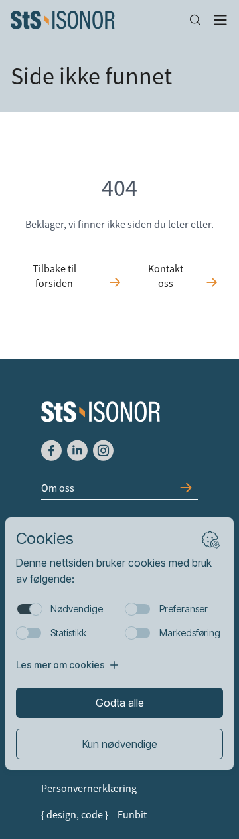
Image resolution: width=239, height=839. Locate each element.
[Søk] (195, 20)
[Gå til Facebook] (51, 450)
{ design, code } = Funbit (94, 815)
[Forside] (89, 20)
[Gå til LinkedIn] (77, 450)
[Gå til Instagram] (103, 450)
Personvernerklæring (89, 788)
